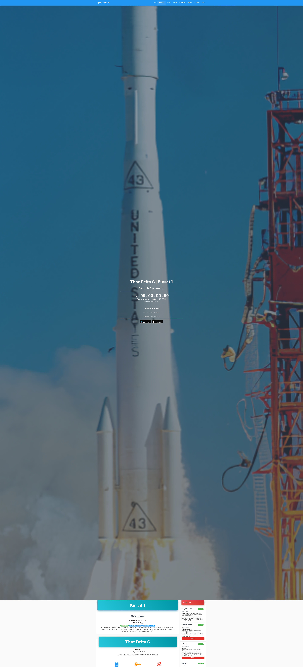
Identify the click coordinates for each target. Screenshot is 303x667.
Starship (169, 2)
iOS (203, 2)
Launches (161, 2)
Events (175, 2)
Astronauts (182, 2)
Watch (193, 638)
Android (197, 2)
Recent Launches (187, 602)
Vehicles (190, 2)
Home (155, 2)
